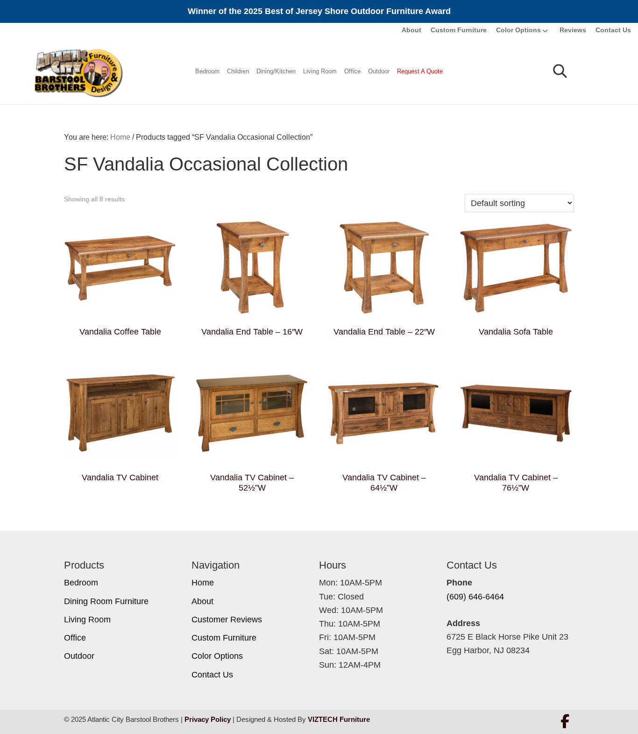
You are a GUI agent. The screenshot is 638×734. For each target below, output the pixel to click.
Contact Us (613, 30)
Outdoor (379, 71)
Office (352, 71)
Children (238, 71)
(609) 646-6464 (475, 596)
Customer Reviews (226, 619)
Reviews (573, 30)
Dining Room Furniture (106, 601)
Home (202, 582)
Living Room (320, 71)
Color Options (518, 30)
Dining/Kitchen (276, 71)
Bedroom (207, 71)
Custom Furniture (459, 30)
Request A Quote (420, 71)
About (411, 30)
